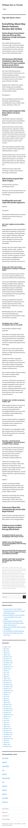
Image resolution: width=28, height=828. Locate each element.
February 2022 (8, 746)
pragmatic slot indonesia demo (12, 580)
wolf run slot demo (11, 588)
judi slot (4, 774)
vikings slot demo (20, 585)
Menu (4, 9)
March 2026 (7, 654)
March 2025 (7, 678)
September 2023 (8, 714)
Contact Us (5, 815)
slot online (5, 758)
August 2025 (7, 668)
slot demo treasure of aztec (11, 583)
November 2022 (8, 734)
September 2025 (8, 666)
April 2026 (7, 652)
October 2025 (7, 664)
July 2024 (6, 694)
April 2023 (6, 724)
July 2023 (6, 718)
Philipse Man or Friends (12, 5)
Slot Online (5, 808)
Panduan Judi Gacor (14, 567)
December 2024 (8, 684)
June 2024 (6, 696)
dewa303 (4, 786)
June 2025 (6, 672)
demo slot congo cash (16, 570)
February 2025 (8, 680)
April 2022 (6, 742)
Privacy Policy (6, 819)
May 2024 (6, 698)
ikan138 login (6, 778)
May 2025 (6, 674)
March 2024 (7, 702)
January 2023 (7, 730)
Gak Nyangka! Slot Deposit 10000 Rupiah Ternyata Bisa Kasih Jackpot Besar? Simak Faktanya (14, 623)
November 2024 (8, 686)
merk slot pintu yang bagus (8, 577)
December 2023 (8, 708)
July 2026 (6, 649)
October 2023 (7, 712)
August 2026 (7, 647)
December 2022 (8, 732)
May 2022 (6, 740)
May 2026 (6, 650)
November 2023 (8, 710)
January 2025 (7, 682)
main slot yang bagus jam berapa (16, 576)
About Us (5, 812)
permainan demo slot (13, 579)
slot (3, 770)
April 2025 (6, 676)
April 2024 (6, 700)
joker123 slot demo (15, 574)
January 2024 (7, 706)
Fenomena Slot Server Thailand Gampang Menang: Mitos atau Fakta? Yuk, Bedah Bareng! (14, 611)
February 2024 (8, 704)
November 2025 (8, 662)
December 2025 (8, 660)
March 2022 (7, 744)
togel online (5, 766)
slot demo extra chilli (16, 582)
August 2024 (7, 692)
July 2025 (6, 670)
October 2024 (7, 688)
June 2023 (6, 720)
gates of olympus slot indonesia (16, 573)
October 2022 (7, 736)
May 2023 (6, 722)
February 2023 (8, 728)
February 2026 (8, 656)
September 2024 (8, 690)
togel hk (4, 762)
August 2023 (7, 716)
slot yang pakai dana (10, 585)
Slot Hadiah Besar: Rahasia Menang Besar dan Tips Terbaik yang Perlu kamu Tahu (14, 633)
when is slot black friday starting (9, 586)
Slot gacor (5, 802)
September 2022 (8, 738)
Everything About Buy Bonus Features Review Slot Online (13, 26)
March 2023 (7, 726)
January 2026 (7, 658)
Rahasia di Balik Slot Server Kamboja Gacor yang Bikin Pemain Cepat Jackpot (14, 617)
